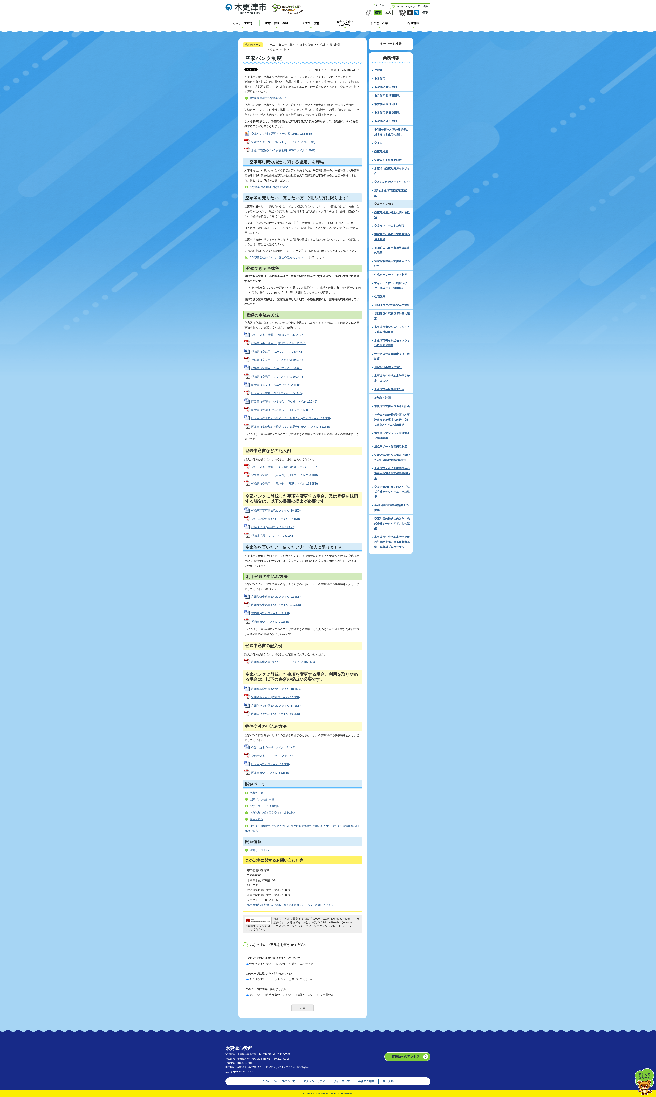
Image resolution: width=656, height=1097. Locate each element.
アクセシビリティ (314, 1081)
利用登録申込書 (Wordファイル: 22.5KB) (276, 596)
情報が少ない (305, 994)
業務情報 (335, 44)
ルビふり (381, 5)
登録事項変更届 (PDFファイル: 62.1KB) (275, 518)
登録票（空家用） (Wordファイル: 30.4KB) (277, 351)
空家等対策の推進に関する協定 (269, 187)
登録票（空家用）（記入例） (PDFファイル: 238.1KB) (284, 475)
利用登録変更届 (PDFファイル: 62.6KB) (275, 697)
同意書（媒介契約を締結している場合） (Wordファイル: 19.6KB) (291, 418)
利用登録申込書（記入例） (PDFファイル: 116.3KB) (283, 661)
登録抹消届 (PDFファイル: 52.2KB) (272, 535)
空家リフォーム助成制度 (265, 806)
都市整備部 (306, 44)
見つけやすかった (260, 979)
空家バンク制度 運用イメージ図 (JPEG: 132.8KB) (281, 133)
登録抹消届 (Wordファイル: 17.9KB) (273, 527)
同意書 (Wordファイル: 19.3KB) (270, 764)
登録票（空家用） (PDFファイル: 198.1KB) (277, 359)
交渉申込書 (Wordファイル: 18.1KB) (273, 747)
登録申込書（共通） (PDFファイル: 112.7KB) (278, 343)
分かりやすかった (260, 963)
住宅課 (321, 44)
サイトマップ (341, 1081)
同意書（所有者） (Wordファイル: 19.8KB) (277, 385)
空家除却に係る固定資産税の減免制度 (273, 812)
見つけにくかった (303, 979)
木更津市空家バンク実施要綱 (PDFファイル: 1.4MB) (283, 150)
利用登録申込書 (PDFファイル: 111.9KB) (276, 604)
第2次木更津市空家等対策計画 (268, 98)
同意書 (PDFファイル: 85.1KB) (270, 772)
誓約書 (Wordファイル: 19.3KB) (270, 613)
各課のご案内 (366, 1081)
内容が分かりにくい (278, 994)
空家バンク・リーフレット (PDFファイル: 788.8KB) (283, 142)
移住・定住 (256, 819)
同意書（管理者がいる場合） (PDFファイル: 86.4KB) (283, 409)
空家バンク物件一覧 (262, 799)
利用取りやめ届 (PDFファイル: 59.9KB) (275, 713)
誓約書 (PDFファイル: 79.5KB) (270, 621)
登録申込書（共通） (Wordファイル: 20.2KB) (278, 334)
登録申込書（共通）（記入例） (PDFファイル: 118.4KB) (285, 467)
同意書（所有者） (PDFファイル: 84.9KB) (277, 393)
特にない (254, 994)
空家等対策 (256, 792)
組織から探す (287, 44)
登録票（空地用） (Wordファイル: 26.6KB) (277, 368)
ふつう (281, 963)
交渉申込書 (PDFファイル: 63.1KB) (272, 755)
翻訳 (425, 6)
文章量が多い (328, 994)
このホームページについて (278, 1081)
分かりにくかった (303, 963)
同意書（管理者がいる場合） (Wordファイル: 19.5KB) (284, 401)
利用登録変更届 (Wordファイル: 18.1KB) (276, 688)
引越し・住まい (259, 850)
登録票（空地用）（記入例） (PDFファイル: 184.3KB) (284, 483)
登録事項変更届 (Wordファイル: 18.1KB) (276, 510)
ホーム (271, 44)
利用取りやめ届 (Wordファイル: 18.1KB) (276, 705)
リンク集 (388, 1081)
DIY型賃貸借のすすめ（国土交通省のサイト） (278, 257)
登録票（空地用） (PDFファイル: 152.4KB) (277, 376)
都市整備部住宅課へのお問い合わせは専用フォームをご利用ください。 (290, 904)
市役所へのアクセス (406, 1056)
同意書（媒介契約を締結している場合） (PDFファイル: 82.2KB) (290, 426)
